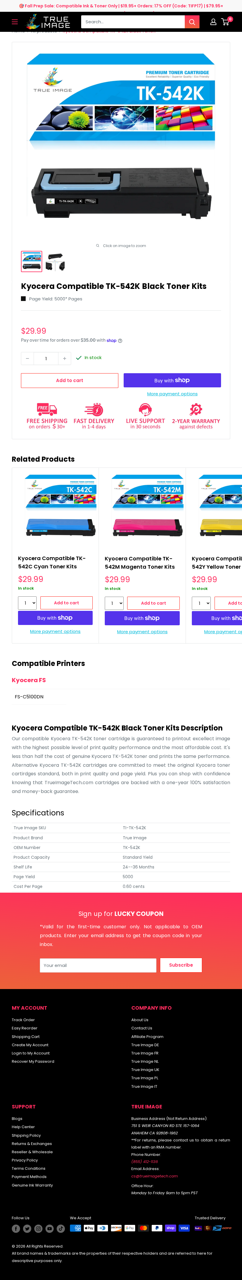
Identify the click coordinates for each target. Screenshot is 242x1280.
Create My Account (30, 1045)
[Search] (192, 21)
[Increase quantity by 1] (64, 358)
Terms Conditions (28, 1168)
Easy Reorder (24, 1028)
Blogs (17, 1118)
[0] (225, 21)
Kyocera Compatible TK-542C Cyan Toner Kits (52, 562)
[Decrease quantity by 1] (27, 358)
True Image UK (145, 1069)
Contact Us (141, 1028)
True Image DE (145, 1045)
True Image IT (144, 1086)
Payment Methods (29, 1176)
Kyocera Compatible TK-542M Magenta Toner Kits (140, 562)
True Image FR (144, 1053)
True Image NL (144, 1061)
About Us (139, 1020)
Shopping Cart (26, 1036)
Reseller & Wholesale (32, 1152)
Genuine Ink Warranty (32, 1185)
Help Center (23, 1127)
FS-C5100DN (29, 696)
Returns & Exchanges (32, 1143)
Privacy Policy (25, 1160)
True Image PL (144, 1078)
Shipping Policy (26, 1135)
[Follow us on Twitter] (27, 1229)
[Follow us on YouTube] (49, 1229)
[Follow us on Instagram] (38, 1229)
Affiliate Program (147, 1036)
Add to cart (69, 380)
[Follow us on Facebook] (16, 1229)
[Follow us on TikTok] (61, 1229)
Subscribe (181, 965)
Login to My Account (31, 1053)
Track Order (23, 1020)
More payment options (172, 394)
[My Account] (213, 22)
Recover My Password (33, 1061)
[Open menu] (15, 21)
